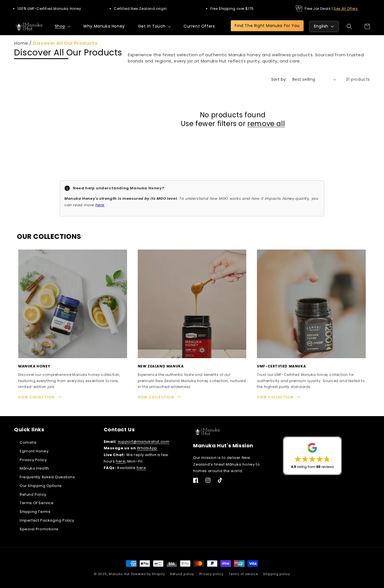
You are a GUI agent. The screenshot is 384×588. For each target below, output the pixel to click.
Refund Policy (33, 494)
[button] (62, 26)
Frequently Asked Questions (47, 477)
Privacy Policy (33, 460)
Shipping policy (276, 574)
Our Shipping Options (41, 485)
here (120, 461)
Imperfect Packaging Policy (47, 520)
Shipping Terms (35, 511)
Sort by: (279, 79)
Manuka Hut (119, 574)
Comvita (28, 442)
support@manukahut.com (144, 441)
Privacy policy (211, 574)
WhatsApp (147, 448)
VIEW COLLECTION (36, 397)
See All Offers (346, 8)
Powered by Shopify (148, 574)
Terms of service (243, 574)
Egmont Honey (34, 451)
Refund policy (182, 574)
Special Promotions (39, 529)
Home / (23, 43)
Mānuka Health (34, 468)
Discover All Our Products (65, 43)
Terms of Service (37, 503)
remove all (266, 123)
